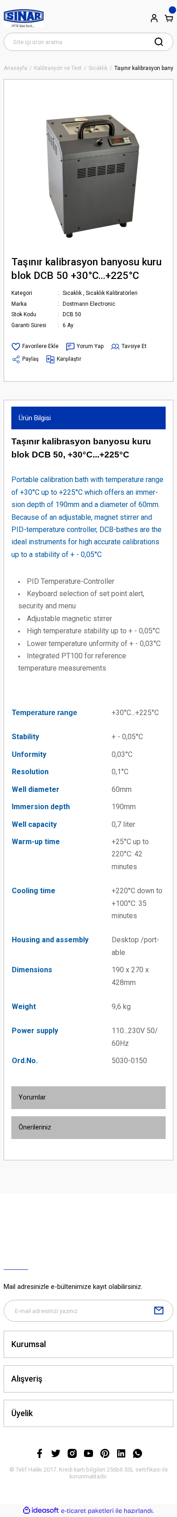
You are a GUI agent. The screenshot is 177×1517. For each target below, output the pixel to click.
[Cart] (168, 18)
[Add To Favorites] (35, 346)
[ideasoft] (41, 1511)
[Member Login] (154, 18)
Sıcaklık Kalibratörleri (112, 293)
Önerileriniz (35, 1127)
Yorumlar (32, 1097)
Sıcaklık (72, 293)
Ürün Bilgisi (35, 418)
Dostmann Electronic (89, 304)
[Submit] (158, 1311)
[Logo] (24, 18)
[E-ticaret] (87, 1510)
